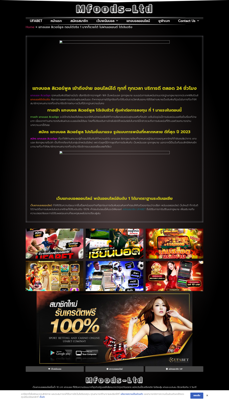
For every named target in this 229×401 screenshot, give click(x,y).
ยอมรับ (196, 395)
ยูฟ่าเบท (164, 20)
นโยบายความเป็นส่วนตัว (132, 394)
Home (30, 27)
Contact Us (187, 20)
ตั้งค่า (42, 397)
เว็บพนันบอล (105, 20)
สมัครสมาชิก (79, 20)
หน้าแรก (56, 20)
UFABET (36, 20)
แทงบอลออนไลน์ (138, 20)
